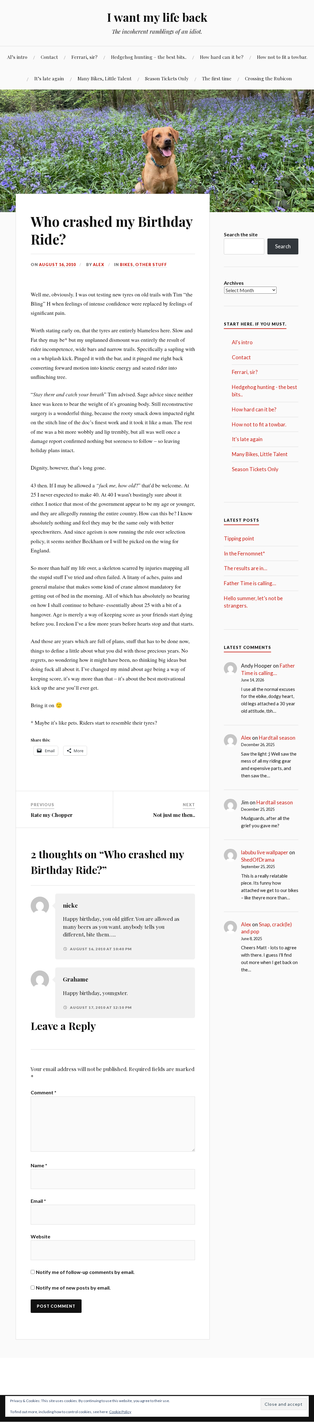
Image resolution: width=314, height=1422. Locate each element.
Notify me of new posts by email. (73, 1287)
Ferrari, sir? (84, 57)
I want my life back (157, 17)
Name (39, 1165)
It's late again (247, 439)
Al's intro (242, 342)
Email (38, 1201)
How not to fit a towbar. (282, 57)
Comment (43, 1092)
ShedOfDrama (257, 859)
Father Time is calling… (250, 583)
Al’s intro (17, 57)
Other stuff (151, 264)
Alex (98, 264)
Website (40, 1236)
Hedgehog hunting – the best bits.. (148, 57)
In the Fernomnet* (244, 553)
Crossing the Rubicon (268, 78)
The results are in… (245, 568)
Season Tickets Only (167, 78)
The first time (217, 78)
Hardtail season (277, 737)
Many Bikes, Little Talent (105, 78)
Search (283, 246)
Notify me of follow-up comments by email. (85, 1272)
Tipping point (239, 538)
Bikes (126, 264)
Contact (49, 57)
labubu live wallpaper (264, 852)
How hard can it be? (221, 57)
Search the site (241, 234)
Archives (234, 283)
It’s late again (49, 78)
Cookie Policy (120, 1411)
